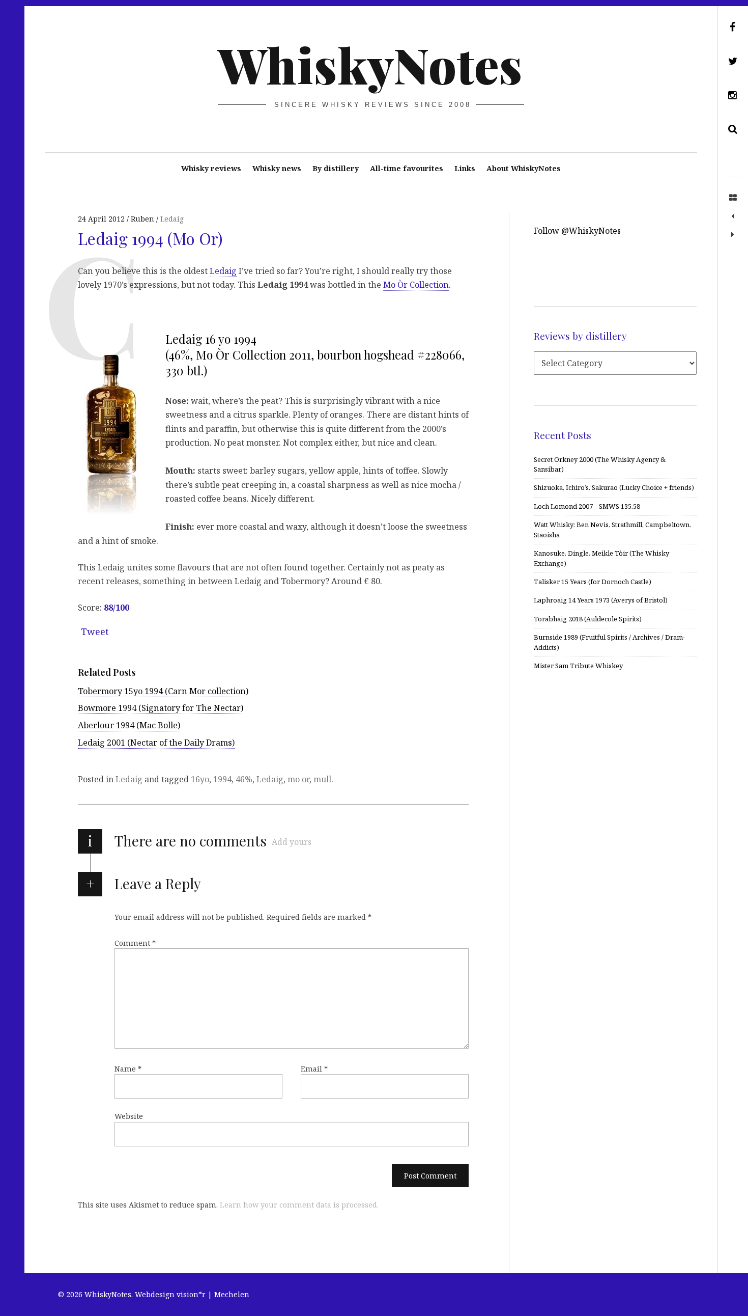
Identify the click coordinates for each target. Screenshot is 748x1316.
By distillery (335, 168)
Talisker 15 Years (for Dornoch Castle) (592, 581)
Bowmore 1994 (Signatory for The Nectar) (160, 708)
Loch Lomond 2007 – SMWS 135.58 (587, 506)
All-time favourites (406, 168)
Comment (135, 943)
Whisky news (276, 168)
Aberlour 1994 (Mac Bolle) (129, 725)
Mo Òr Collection (416, 284)
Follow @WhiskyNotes (577, 230)
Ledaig (172, 219)
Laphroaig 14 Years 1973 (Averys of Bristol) (601, 600)
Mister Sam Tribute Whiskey (578, 665)
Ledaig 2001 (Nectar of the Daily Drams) (156, 742)
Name (127, 1068)
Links (464, 168)
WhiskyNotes (370, 64)
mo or (298, 779)
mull (322, 779)
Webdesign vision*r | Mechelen (192, 1294)
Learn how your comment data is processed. (299, 1205)
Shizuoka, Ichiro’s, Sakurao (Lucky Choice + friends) (614, 487)
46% (244, 779)
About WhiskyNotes (523, 168)
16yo (200, 779)
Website (128, 1116)
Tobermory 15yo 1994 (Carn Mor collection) (163, 691)
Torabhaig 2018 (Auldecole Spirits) (588, 618)
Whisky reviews (211, 168)
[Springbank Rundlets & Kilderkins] (733, 235)
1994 (222, 779)
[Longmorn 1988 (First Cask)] (733, 216)
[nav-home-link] (733, 198)
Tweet (95, 631)
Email (314, 1068)
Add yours (291, 841)
